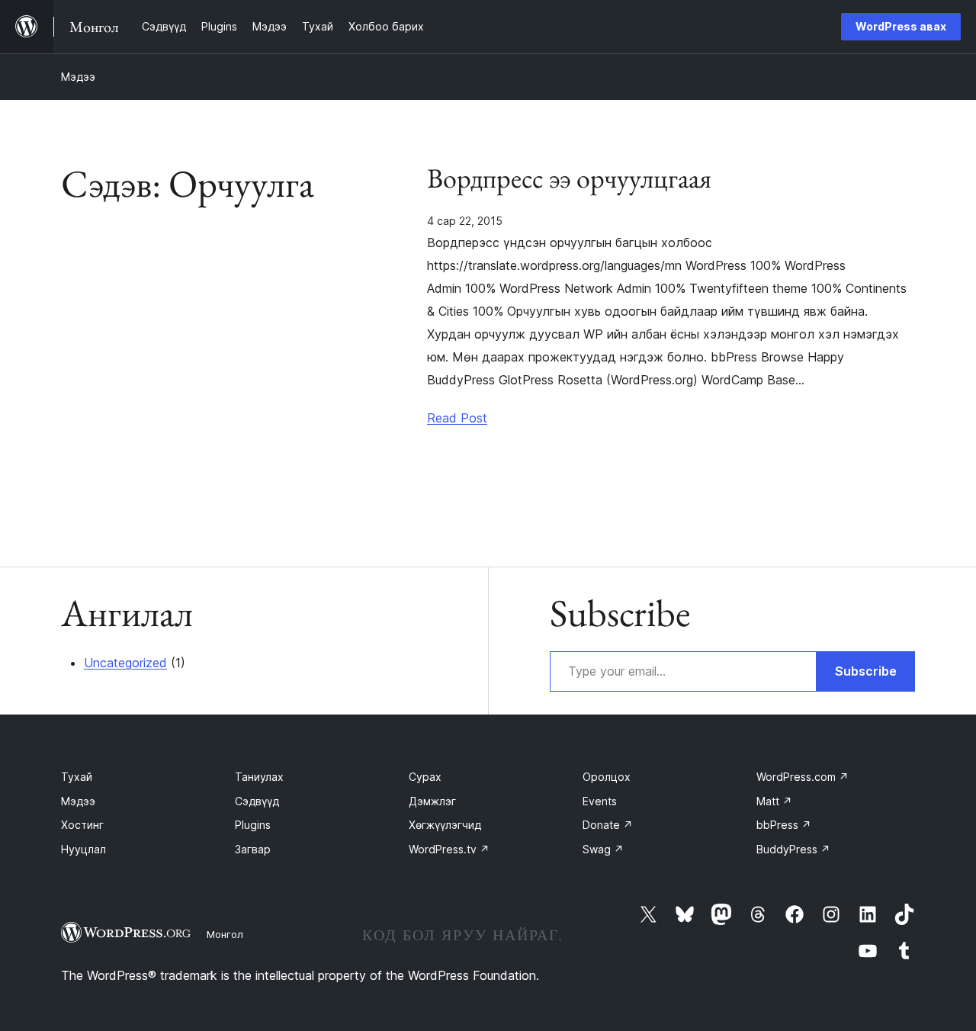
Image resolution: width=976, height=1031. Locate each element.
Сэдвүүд (257, 801)
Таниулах (259, 776)
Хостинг (82, 824)
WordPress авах (901, 26)
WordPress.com (802, 776)
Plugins (253, 824)
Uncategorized (125, 662)
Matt (774, 801)
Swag (603, 849)
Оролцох (607, 776)
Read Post (457, 418)
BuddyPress (793, 849)
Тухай (76, 776)
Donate (608, 824)
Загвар (253, 849)
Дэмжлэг (432, 801)
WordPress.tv (449, 849)
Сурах (425, 776)
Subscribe (866, 671)
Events (600, 801)
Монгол (225, 934)
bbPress (783, 824)
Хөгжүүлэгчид (445, 824)
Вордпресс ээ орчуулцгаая (569, 178)
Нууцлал (83, 849)
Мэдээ (78, 76)
